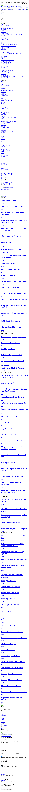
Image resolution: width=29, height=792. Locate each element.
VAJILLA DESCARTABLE (7, 174)
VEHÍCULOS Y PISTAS (6, 106)
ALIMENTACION (5, 155)
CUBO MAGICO (12, 41)
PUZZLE (3, 140)
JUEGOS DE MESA (15, 8)
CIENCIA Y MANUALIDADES (8, 121)
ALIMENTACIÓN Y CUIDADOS (9, 86)
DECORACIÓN (4, 169)
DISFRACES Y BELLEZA (14, 53)
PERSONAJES (4, 95)
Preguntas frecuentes (9, 182)
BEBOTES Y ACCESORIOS (7, 90)
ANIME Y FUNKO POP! (20, 34)
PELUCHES (3, 92)
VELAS (11, 77)
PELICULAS (10, 34)
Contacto (7, 183)
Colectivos (3, 3)
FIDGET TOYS (4, 108)
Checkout (3, 780)
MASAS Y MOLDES (5, 122)
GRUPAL (3, 136)
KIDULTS (3, 9)
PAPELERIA (4, 151)
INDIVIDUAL (4, 137)
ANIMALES (3, 94)
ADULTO (3, 139)
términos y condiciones (9, 759)
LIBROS (3, 126)
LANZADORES (4, 107)
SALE (2, 178)
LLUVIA (3, 156)
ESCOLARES (17, 9)
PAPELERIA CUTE (5, 145)
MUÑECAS (3, 93)
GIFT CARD (4, 177)
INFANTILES (4, 34)
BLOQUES (3, 125)
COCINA (23, 53)
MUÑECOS (9, 6)
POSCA (2, 160)
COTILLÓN (3, 168)
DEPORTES (3, 114)
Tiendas (6, 181)
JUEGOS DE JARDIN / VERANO (9, 117)
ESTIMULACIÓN (5, 85)
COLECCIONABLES (6, 149)
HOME (9, 9)
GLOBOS (3, 76)
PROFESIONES (4, 53)
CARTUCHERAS (5, 164)
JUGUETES (3, 84)
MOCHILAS (4, 163)
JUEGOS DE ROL (5, 127)
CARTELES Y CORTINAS (11, 76)
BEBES (2, 6)
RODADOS (3, 116)
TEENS (24, 8)
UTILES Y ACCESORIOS (7, 161)
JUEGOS (3, 35)
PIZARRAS (3, 123)
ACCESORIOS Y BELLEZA (7, 144)
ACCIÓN (17, 6)
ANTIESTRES (4, 41)
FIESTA (2, 165)
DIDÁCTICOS (4, 8)
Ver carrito (3, 774)
